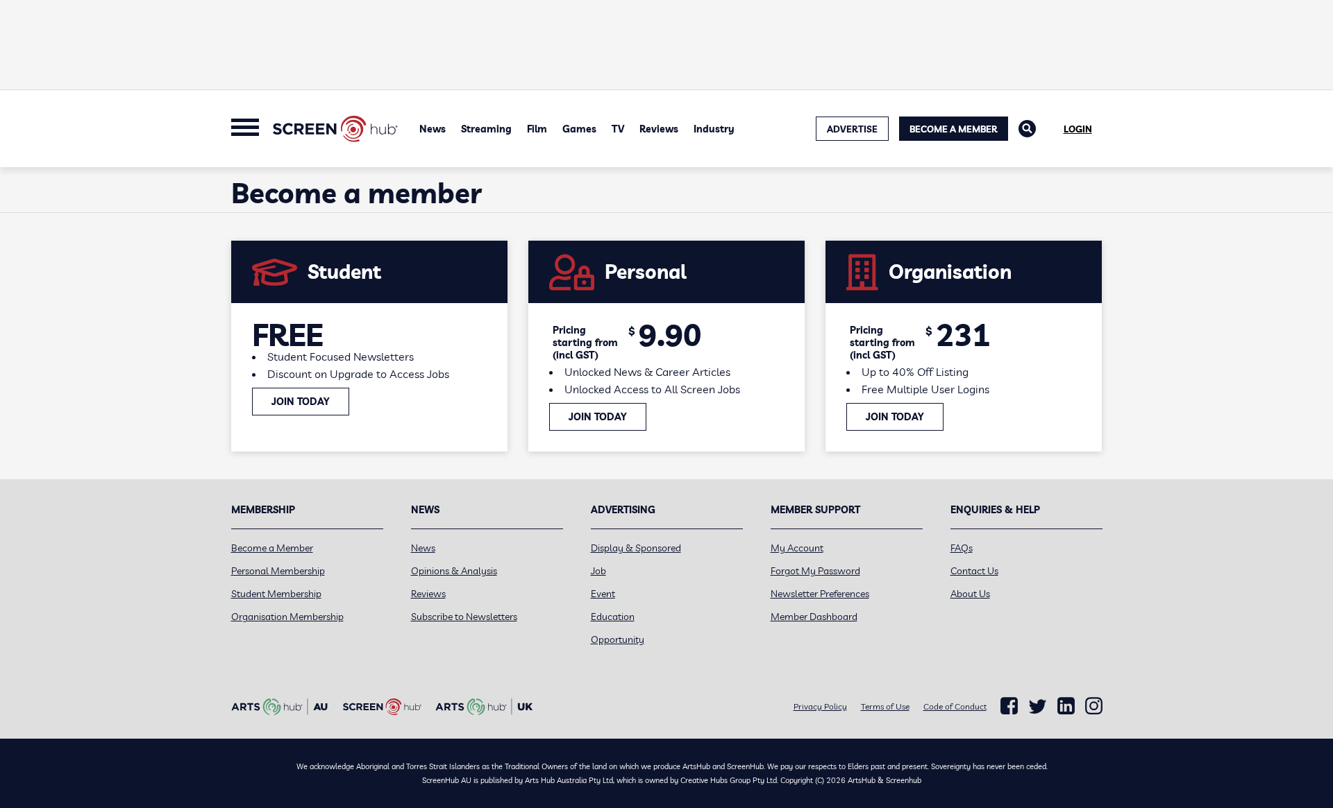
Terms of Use (885, 706)
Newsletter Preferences (820, 593)
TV (618, 129)
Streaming (486, 129)
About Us (970, 593)
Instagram (1094, 706)
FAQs (961, 548)
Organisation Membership (287, 616)
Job (598, 571)
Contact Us (974, 571)
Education (613, 616)
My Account (797, 548)
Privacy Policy (820, 706)
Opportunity (617, 639)
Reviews (658, 129)
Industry (714, 129)
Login (1078, 129)
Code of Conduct (955, 706)
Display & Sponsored (636, 548)
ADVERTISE (852, 129)
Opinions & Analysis (454, 571)
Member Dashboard (814, 616)
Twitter (1037, 706)
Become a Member (953, 129)
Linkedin (1066, 706)
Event (603, 593)
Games (579, 129)
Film (537, 129)
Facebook (1009, 706)
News (432, 129)
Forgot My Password (815, 571)
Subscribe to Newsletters (464, 616)
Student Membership (276, 593)
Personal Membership (278, 571)
